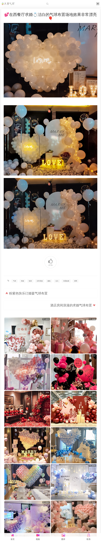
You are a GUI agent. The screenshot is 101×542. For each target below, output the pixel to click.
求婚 (22, 281)
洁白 (56, 281)
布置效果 (66, 281)
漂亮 (75, 281)
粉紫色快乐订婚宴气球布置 (28, 293)
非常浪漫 (40, 281)
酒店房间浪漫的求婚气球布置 (71, 305)
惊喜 (30, 281)
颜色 (49, 281)
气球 (14, 281)
